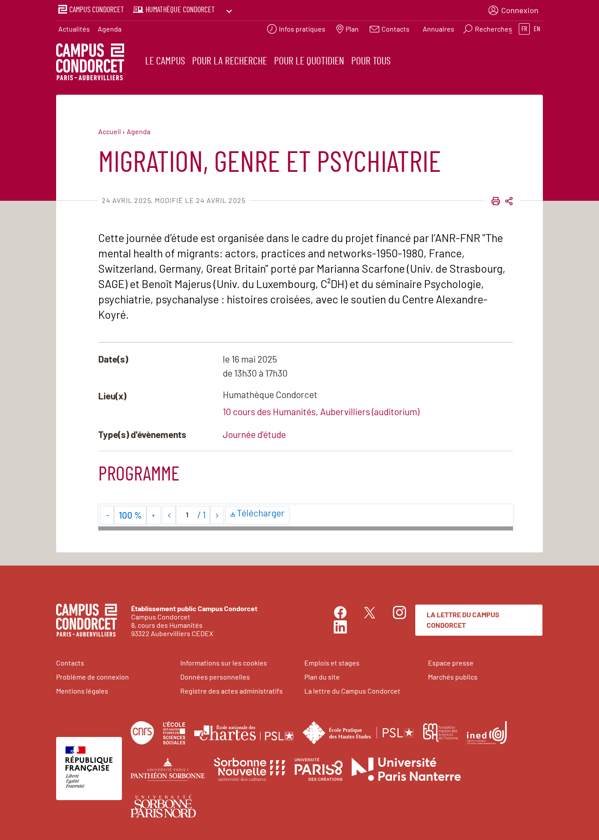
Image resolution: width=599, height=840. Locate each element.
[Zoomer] (153, 515)
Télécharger (262, 514)
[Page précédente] (169, 515)
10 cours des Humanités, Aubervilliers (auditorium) (321, 411)
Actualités (74, 29)
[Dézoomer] (107, 515)
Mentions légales (82, 691)
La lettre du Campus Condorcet (463, 619)
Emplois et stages (332, 662)
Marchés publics (453, 677)
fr (524, 28)
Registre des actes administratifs (231, 691)
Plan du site (322, 677)
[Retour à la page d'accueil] (90, 63)
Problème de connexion (92, 677)
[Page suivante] (217, 515)
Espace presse (451, 662)
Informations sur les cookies (223, 662)
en (537, 28)
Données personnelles (215, 677)
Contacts (70, 662)
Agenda (109, 29)
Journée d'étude (254, 434)
